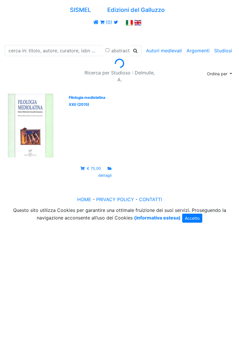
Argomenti (198, 50)
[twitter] (116, 22)
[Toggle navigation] (13, 34)
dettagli (105, 175)
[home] (96, 22)
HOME (84, 199)
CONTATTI (150, 199)
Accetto (192, 218)
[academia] (122, 22)
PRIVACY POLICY (115, 199)
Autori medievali (164, 50)
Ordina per (218, 73)
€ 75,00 (94, 168)
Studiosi (223, 50)
